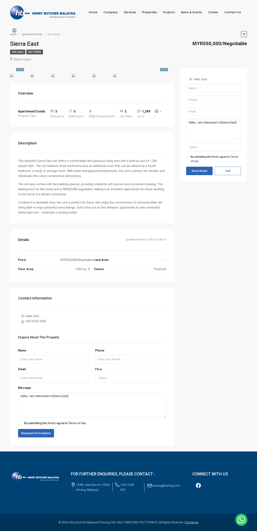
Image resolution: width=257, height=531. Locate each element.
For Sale (17, 52)
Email (22, 369)
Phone (99, 350)
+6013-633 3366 (35, 321)
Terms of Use (77, 423)
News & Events (191, 12)
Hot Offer (34, 52)
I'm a (98, 369)
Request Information (36, 433)
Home (93, 12)
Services (130, 12)
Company (110, 12)
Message (24, 388)
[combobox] (130, 378)
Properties (149, 12)
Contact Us (232, 12)
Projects (169, 12)
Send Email (199, 171)
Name (22, 350)
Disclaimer (192, 522)
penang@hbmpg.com (166, 485)
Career (213, 12)
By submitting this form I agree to (55, 423)
